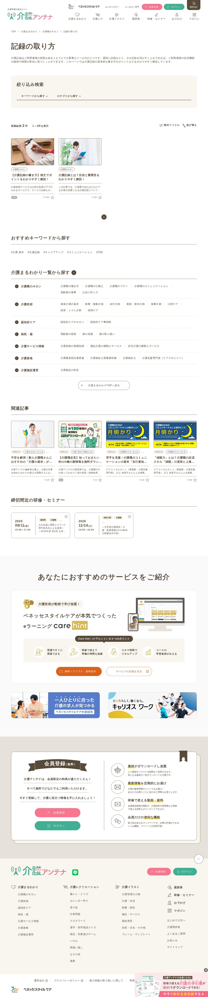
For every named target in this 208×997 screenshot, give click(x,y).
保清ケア (93, 310)
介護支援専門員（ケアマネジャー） (163, 358)
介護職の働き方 (70, 286)
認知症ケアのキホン (72, 322)
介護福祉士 (129, 358)
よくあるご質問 (132, 7)
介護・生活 (128, 901)
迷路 (72, 961)
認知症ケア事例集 (100, 322)
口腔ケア (173, 304)
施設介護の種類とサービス (106, 346)
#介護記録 (34, 252)
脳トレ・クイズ (79, 894)
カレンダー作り (79, 900)
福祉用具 (127, 921)
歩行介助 (115, 304)
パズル (74, 941)
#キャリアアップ (53, 252)
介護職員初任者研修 (72, 358)
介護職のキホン (19, 169)
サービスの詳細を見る (129, 671)
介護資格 (27, 358)
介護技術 (27, 304)
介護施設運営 (30, 370)
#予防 (99, 252)
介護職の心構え (94, 286)
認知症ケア (28, 322)
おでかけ (180, 902)
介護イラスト (130, 886)
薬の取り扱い (107, 334)
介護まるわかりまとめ (34, 452)
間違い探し (76, 947)
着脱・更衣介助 (136, 304)
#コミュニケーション (79, 252)
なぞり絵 (75, 954)
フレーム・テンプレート (136, 934)
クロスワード (78, 920)
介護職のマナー (119, 286)
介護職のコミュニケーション (151, 286)
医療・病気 (128, 907)
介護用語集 (173, 927)
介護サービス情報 (32, 346)
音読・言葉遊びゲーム (83, 934)
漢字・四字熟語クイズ (83, 927)
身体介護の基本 (70, 304)
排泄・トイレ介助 (71, 310)
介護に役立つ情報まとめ (82, 452)
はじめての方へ (112, 7)
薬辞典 (178, 887)
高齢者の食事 (68, 292)
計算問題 (75, 914)
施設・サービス (131, 914)
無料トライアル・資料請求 (80, 671)
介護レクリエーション (84, 886)
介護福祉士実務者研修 (103, 358)
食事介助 (156, 304)
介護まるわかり (28, 887)
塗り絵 (74, 907)
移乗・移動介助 (94, 304)
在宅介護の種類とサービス (143, 346)
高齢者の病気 (68, 334)
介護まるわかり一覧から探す (40, 272)
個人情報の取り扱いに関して (106, 980)
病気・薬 (27, 334)
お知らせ (172, 940)
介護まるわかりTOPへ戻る (104, 385)
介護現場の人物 (131, 894)
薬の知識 (88, 334)
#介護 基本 (17, 252)
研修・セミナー (184, 895)
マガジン (180, 910)
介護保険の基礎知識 (72, 346)
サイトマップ (175, 947)
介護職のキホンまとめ (129, 452)
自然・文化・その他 (134, 927)
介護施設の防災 (70, 370)
